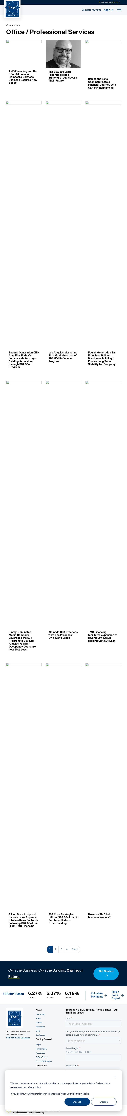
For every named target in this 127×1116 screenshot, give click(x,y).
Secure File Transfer (44, 1061)
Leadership (40, 1014)
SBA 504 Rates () (110, 2)
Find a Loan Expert (116, 995)
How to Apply (41, 1049)
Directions (25, 1038)
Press (38, 1018)
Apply (107, 10)
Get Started (106, 971)
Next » (75, 949)
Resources (40, 1053)
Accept (77, 1101)
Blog (38, 1031)
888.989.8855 (13, 1038)
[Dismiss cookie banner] (115, 1077)
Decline (104, 1101)
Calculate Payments (91, 10)
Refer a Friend (41, 1057)
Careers (39, 1023)
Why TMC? (40, 1027)
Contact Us (40, 1035)
